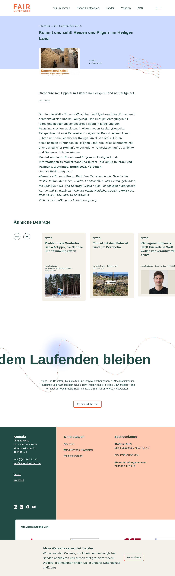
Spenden (69, 444)
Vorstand (19, 480)
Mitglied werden (73, 455)
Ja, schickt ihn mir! (87, 404)
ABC (140, 8)
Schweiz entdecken (88, 8)
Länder (110, 8)
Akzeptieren (134, 557)
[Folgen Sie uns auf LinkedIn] (15, 507)
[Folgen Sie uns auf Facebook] (27, 507)
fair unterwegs (61, 8)
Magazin (126, 8)
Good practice (44, 101)
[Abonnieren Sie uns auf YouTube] (34, 507)
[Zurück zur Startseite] (22, 8)
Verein (17, 474)
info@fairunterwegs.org (27, 463)
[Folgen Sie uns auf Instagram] (21, 507)
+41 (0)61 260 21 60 (25, 459)
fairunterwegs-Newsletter (78, 450)
